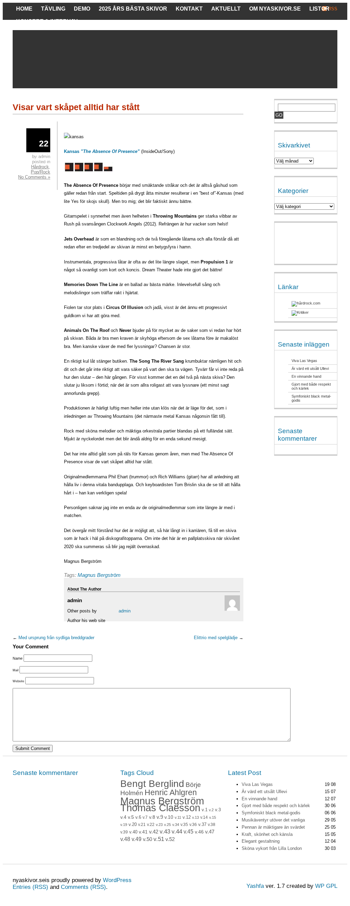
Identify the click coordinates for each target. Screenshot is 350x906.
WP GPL (326, 886)
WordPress (117, 880)
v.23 (159, 825)
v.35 (184, 824)
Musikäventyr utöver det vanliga (273, 820)
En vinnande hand (306, 376)
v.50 (147, 839)
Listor (319, 9)
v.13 (195, 817)
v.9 (160, 817)
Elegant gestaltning (261, 841)
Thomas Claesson (160, 807)
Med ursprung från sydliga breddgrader (56, 637)
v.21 (142, 824)
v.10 (168, 817)
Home (24, 9)
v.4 (123, 817)
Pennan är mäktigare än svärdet (273, 827)
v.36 (193, 824)
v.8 (152, 817)
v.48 (125, 839)
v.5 (131, 817)
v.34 (175, 825)
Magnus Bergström (99, 575)
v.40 (133, 831)
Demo (82, 9)
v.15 (212, 817)
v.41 (143, 831)
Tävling (53, 9)
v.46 (199, 831)
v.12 (187, 817)
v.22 (150, 824)
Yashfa (255, 886)
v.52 (170, 839)
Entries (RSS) (30, 887)
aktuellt (226, 9)
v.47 (209, 831)
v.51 (158, 839)
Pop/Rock (40, 171)
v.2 (211, 810)
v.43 (165, 831)
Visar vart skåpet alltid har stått (76, 107)
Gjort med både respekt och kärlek (276, 805)
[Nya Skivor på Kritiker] (300, 312)
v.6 (138, 817)
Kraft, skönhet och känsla (267, 834)
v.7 (145, 817)
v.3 (218, 809)
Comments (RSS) (83, 887)
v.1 (204, 809)
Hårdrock (40, 166)
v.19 (123, 825)
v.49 (137, 839)
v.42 (153, 831)
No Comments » (34, 177)
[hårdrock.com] (306, 303)
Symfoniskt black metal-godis (271, 812)
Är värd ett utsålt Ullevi (310, 368)
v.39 (124, 832)
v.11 (178, 817)
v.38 (211, 824)
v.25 (167, 825)
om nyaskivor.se (275, 9)
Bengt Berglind (152, 783)
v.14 (204, 817)
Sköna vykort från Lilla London (272, 848)
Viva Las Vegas (304, 361)
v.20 (133, 824)
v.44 (177, 831)
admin (125, 610)
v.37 (202, 824)
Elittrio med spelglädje (216, 637)
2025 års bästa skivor (133, 9)
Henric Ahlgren (171, 792)
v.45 (188, 831)
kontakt (189, 9)
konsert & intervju (47, 21)
